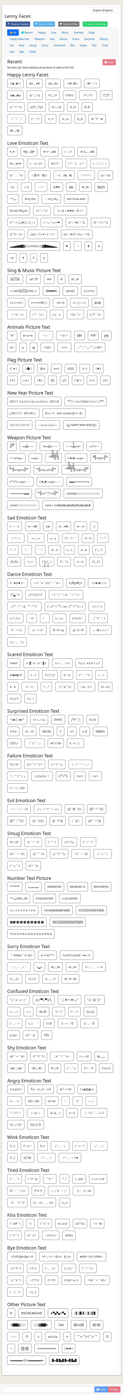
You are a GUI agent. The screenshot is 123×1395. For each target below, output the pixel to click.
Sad (52, 39)
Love (54, 32)
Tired (105, 45)
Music (65, 32)
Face (21, 45)
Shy (72, 45)
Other (32, 51)
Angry (83, 45)
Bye (22, 51)
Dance (63, 39)
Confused (59, 45)
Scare (75, 39)
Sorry (45, 45)
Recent (28, 32)
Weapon (40, 39)
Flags (92, 32)
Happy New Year (20, 39)
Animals (79, 32)
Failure (104, 39)
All (14, 32)
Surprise (89, 39)
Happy (42, 32)
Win (94, 45)
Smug (33, 45)
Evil (12, 45)
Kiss (12, 51)
